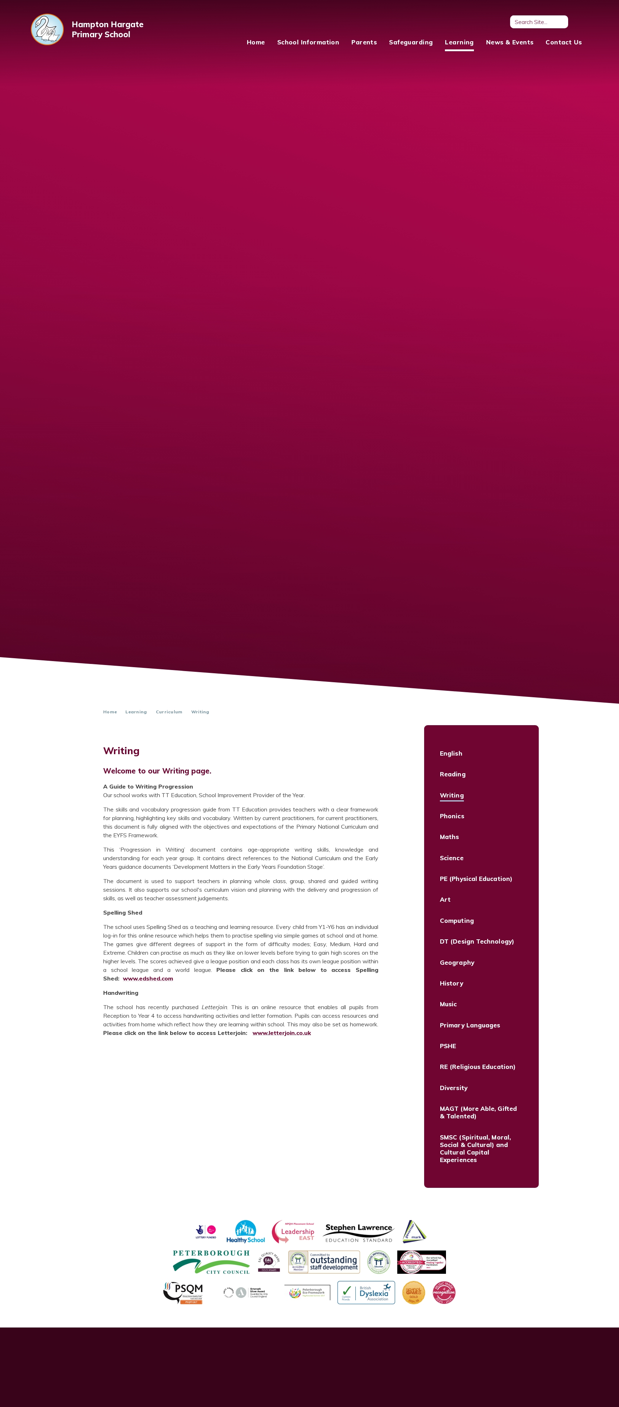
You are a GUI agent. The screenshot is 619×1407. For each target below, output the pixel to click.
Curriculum (169, 711)
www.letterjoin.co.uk (282, 1032)
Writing (200, 711)
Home (110, 711)
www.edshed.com (148, 978)
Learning (136, 711)
